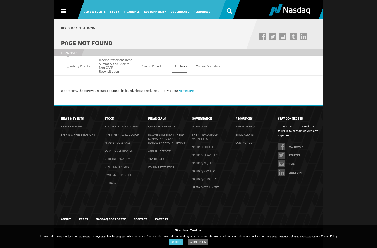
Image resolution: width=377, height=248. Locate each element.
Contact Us (243, 142)
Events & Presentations (78, 134)
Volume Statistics (161, 167)
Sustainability (155, 12)
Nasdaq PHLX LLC (204, 147)
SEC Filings (156, 159)
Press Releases (71, 126)
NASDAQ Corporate (111, 219)
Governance (179, 12)
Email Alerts (244, 134)
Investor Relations (78, 27)
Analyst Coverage (117, 142)
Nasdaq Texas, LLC (205, 155)
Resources (202, 12)
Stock (114, 12)
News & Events (94, 12)
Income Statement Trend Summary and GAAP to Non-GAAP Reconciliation (166, 138)
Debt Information (117, 159)
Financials (132, 12)
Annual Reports (159, 151)
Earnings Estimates (119, 151)
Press (83, 219)
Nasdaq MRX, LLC (203, 171)
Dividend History (117, 167)
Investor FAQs (245, 126)
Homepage (186, 90)
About (66, 219)
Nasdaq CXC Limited (206, 187)
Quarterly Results (161, 126)
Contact (140, 219)
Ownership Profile (118, 175)
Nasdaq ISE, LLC (202, 163)
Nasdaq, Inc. (200, 126)
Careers (161, 219)
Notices (110, 183)
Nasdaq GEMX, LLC (204, 179)
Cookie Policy (198, 241)
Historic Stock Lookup (121, 126)
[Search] (226, 9)
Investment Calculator (122, 134)
